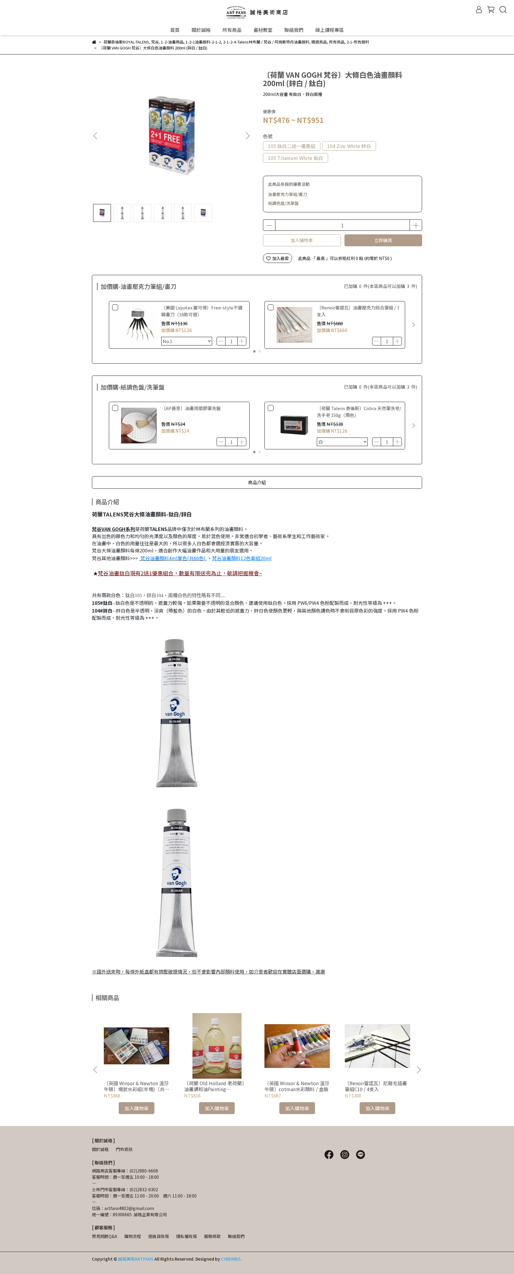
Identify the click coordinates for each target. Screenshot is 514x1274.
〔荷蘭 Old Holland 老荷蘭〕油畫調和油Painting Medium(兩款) (215, 1086)
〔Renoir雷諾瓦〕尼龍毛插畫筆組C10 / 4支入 (376, 1086)
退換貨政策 (158, 1236)
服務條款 (212, 1236)
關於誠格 (201, 30)
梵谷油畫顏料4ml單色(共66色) (172, 558)
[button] (247, 135)
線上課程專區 (329, 30)
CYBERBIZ (230, 1259)
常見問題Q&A (104, 1236)
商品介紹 (257, 482)
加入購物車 (302, 240)
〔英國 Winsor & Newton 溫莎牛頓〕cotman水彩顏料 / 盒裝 (296, 1086)
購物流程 (132, 1236)
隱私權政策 (186, 1236)
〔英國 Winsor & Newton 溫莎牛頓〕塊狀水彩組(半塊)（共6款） (136, 1086)
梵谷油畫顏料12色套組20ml (242, 558)
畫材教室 (262, 30)
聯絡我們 (293, 30)
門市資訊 (124, 1149)
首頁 (175, 30)
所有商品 (232, 30)
